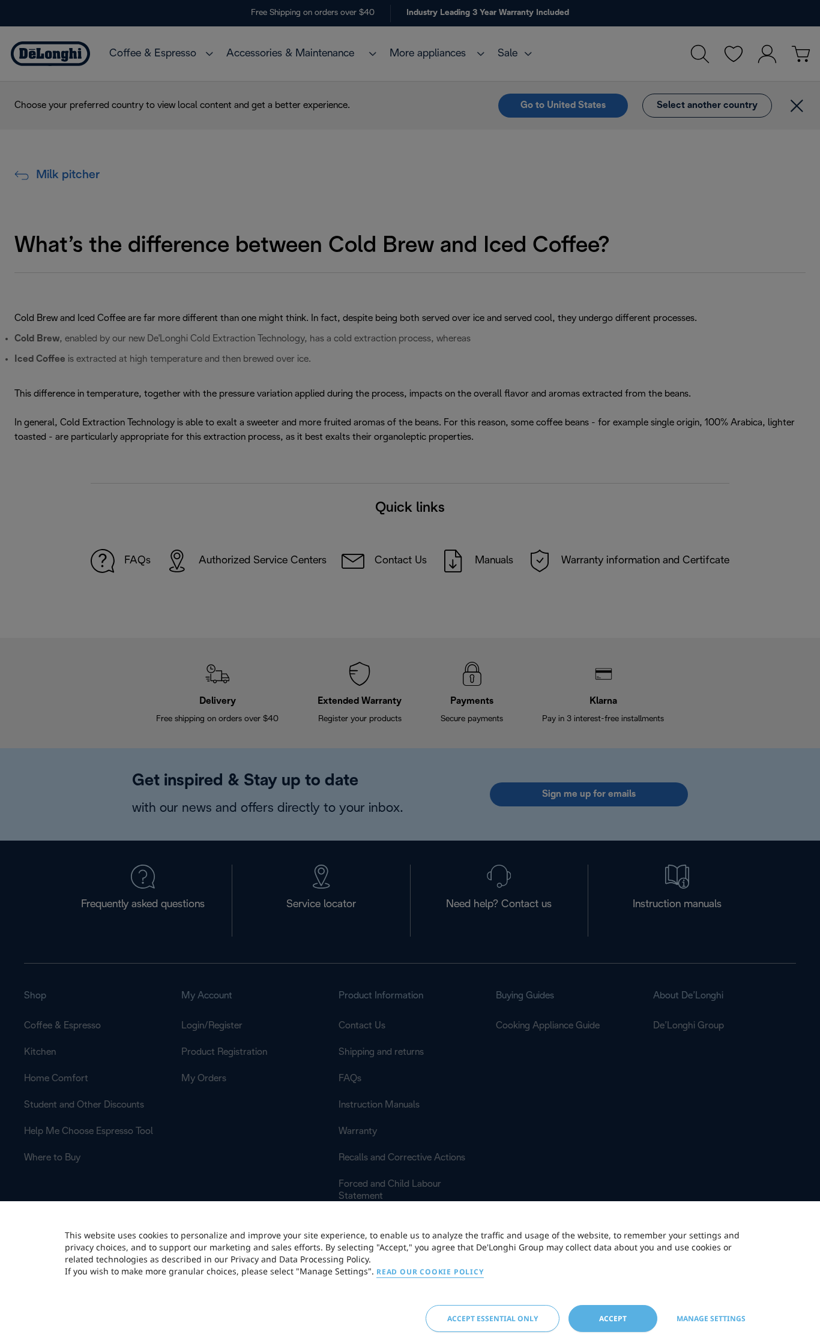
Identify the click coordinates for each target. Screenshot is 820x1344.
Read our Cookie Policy (430, 1272)
